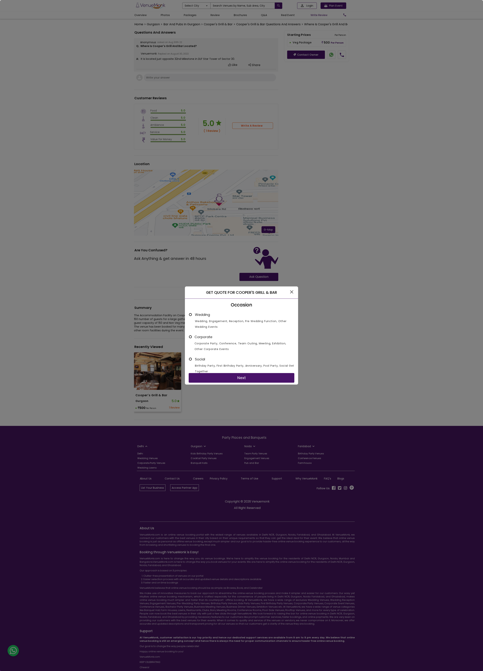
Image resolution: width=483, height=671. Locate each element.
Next (241, 377)
